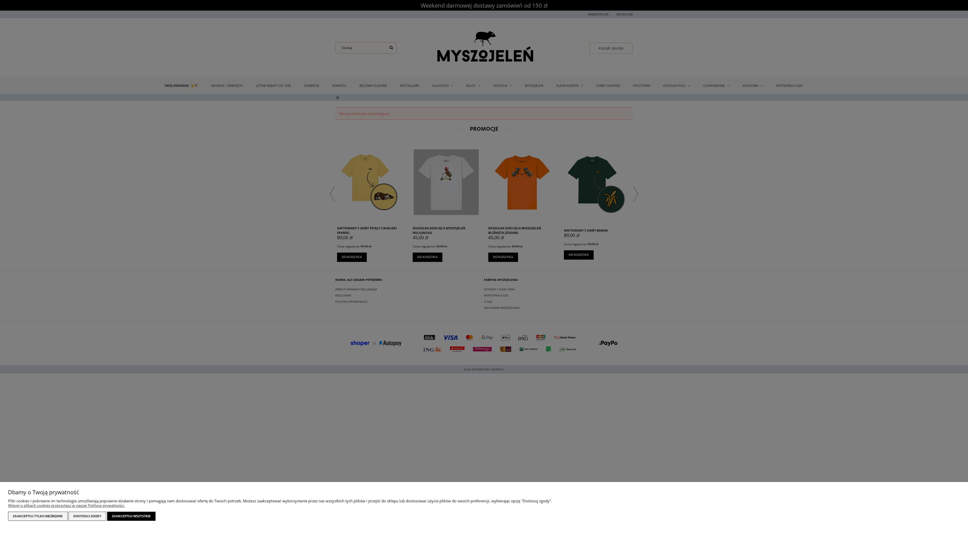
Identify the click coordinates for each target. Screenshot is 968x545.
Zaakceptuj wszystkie (131, 516)
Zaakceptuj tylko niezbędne (38, 516)
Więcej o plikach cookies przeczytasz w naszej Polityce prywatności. (66, 505)
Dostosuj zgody (87, 516)
